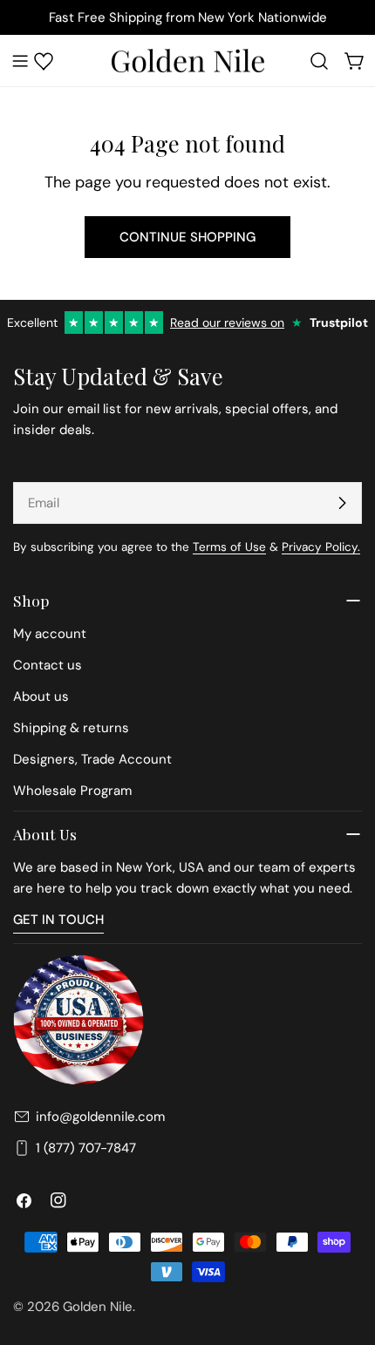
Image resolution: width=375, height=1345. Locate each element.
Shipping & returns (71, 728)
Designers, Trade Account (92, 759)
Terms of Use (229, 547)
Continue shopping (187, 237)
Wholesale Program (72, 790)
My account (49, 633)
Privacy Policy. (321, 547)
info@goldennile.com (100, 1116)
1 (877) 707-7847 (86, 1148)
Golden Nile (98, 1306)
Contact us (47, 665)
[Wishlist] (43, 61)
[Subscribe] (342, 503)
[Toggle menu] (20, 61)
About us (41, 696)
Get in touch (58, 919)
